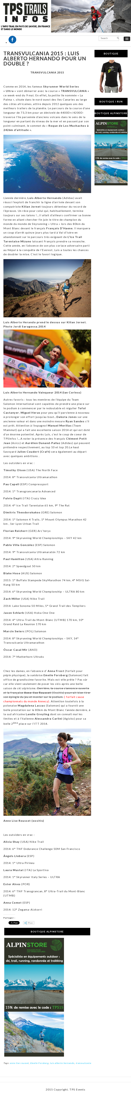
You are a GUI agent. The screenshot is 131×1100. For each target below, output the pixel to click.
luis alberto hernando (62, 1063)
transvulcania (83, 1063)
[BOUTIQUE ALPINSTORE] (34, 1055)
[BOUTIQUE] (111, 92)
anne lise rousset (19, 1063)
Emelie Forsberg (39, 1063)
